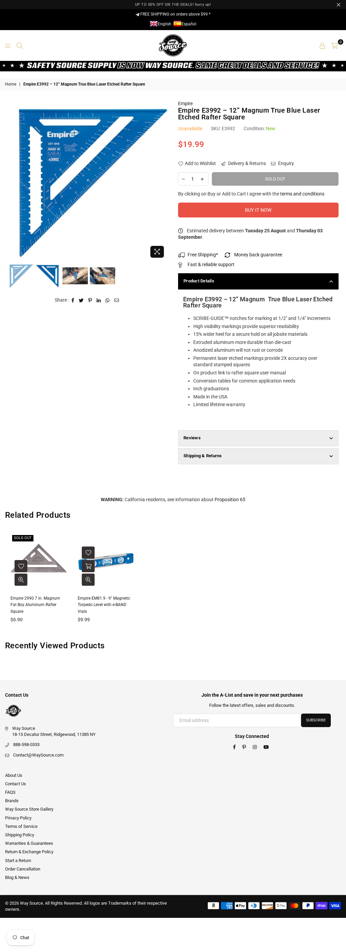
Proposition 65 (230, 499)
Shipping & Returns (202, 455)
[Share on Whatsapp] (107, 300)
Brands (12, 800)
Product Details (198, 280)
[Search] (20, 45)
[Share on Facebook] (73, 300)
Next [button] (162, 181)
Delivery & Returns (246, 163)
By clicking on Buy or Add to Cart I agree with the (251, 193)
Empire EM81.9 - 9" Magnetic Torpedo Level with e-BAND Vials (104, 605)
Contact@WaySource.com (38, 755)
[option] (88, 180)
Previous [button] (14, 181)
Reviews (192, 437)
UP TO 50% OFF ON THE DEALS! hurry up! (173, 4)
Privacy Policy (18, 817)
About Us (13, 775)
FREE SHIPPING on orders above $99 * (175, 14)
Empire (185, 103)
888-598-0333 (26, 744)
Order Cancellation (22, 869)
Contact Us (15, 783)
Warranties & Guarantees (29, 843)
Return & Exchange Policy (29, 851)
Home (10, 84)
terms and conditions (302, 193)
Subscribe (316, 720)
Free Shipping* (203, 254)
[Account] (322, 45)
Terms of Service (21, 826)
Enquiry (285, 163)
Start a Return (18, 860)
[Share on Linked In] (99, 300)
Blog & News (17, 877)
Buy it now (258, 210)
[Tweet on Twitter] (81, 300)
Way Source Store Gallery (29, 809)
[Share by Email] (116, 300)
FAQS (10, 792)
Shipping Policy (19, 834)
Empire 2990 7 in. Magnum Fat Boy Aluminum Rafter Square (35, 605)
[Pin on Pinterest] (90, 300)
